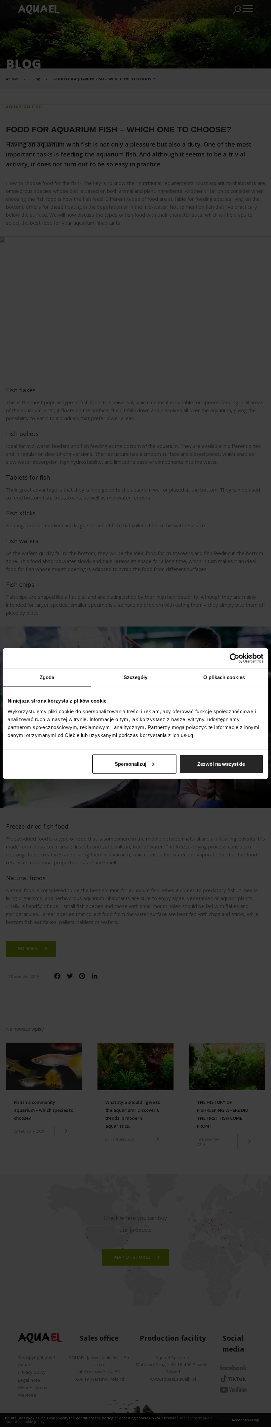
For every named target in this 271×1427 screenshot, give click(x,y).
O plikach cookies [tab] (224, 677)
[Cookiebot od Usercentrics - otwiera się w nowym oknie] (234, 658)
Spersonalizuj (130, 763)
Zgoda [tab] (47, 677)
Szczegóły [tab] (136, 677)
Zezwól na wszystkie (221, 763)
